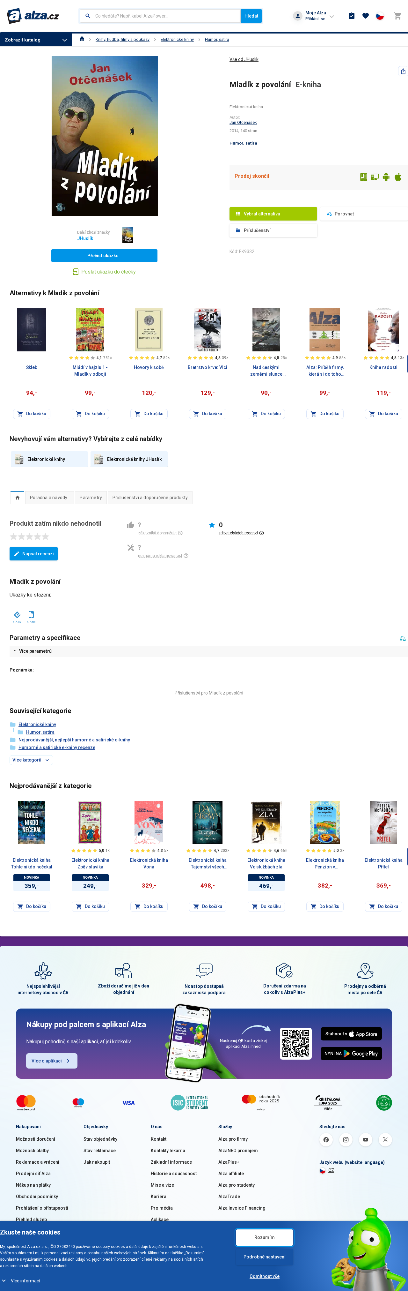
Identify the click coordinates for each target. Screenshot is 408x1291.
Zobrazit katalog (22, 39)
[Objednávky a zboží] (351, 16)
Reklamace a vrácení (37, 1162)
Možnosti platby (32, 1150)
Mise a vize (162, 1185)
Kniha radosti (383, 367)
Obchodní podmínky (37, 1196)
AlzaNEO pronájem (238, 1150)
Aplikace (160, 1219)
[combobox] (160, 16)
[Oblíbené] (365, 16)
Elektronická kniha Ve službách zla (266, 863)
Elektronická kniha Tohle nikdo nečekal (31, 863)
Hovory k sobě (149, 367)
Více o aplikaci (47, 1060)
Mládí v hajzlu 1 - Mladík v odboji (90, 371)
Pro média (162, 1208)
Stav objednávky (100, 1139)
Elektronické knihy (177, 39)
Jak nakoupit (97, 1162)
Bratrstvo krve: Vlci (207, 367)
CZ (331, 1170)
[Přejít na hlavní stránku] (33, 16)
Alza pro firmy (233, 1139)
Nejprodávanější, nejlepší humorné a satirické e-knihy (74, 739)
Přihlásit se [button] (315, 18)
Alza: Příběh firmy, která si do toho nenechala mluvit (325, 371)
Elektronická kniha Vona (149, 863)
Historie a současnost (174, 1173)
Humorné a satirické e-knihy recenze (56, 747)
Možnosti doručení (35, 1139)
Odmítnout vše (265, 1276)
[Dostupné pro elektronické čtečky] (363, 178)
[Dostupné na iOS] (398, 178)
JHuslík (85, 238)
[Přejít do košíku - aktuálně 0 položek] (397, 16)
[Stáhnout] (17, 613)
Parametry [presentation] (91, 497)
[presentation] (17, 497)
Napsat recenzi (38, 553)
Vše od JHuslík (244, 59)
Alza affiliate (231, 1173)
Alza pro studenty (236, 1185)
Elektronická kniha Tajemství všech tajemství (208, 864)
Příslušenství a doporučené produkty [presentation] (150, 497)
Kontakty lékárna (168, 1150)
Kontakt (158, 1139)
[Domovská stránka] (82, 39)
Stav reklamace (100, 1150)
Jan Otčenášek (243, 122)
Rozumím (264, 1237)
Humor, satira (217, 39)
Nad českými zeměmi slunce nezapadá (266, 371)
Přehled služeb (31, 1219)
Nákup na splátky (33, 1185)
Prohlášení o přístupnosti (42, 1208)
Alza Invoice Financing (242, 1208)
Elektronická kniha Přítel (384, 863)
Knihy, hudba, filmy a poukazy (122, 39)
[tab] (17, 497)
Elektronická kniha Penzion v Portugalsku (325, 864)
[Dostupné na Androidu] (386, 178)
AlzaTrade (229, 1196)
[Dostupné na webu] (375, 178)
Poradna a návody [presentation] (48, 497)
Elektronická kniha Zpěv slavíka (90, 863)
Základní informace (171, 1162)
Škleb (31, 367)
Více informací (25, 1280)
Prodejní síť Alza (33, 1173)
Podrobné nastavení (265, 1256)
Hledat (251, 16)
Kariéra (158, 1196)
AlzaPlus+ (228, 1162)
